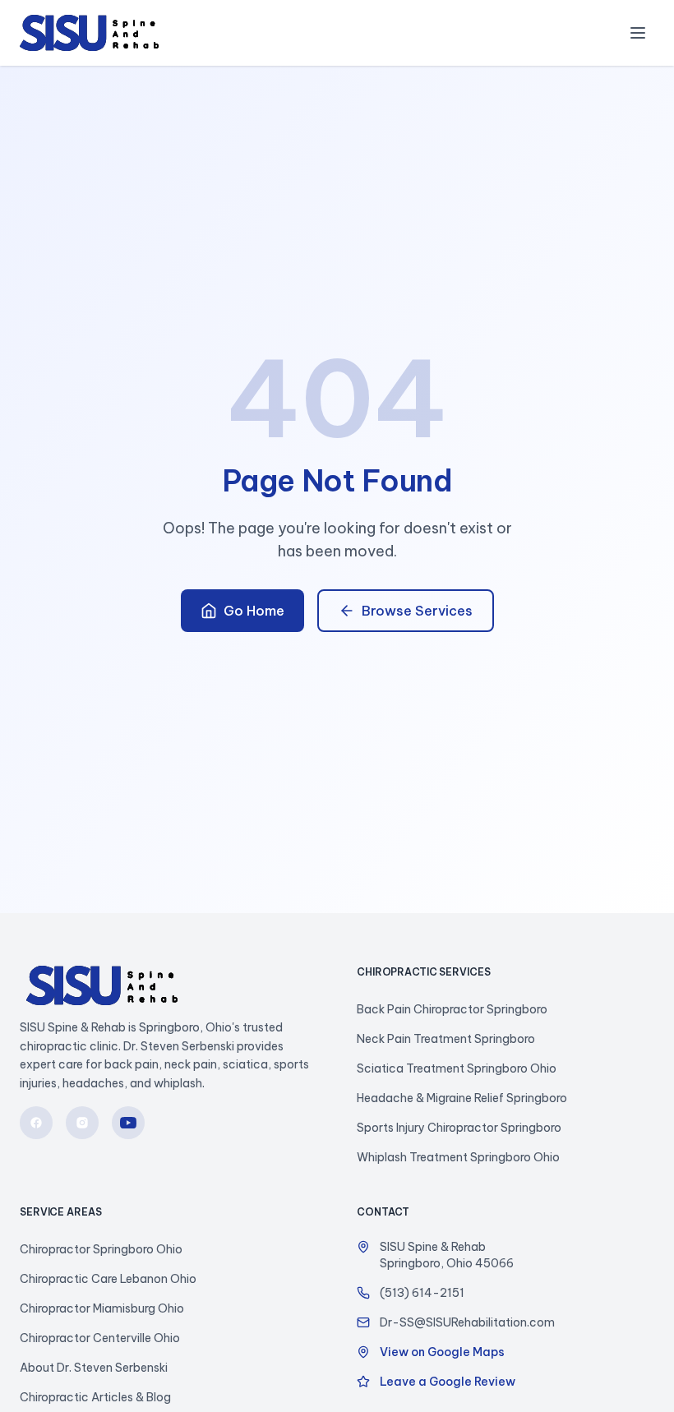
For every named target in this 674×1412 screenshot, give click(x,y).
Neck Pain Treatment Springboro (446, 1038)
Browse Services (417, 610)
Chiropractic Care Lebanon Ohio (108, 1278)
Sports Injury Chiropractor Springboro (459, 1127)
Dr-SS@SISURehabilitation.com (467, 1322)
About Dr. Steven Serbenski (94, 1367)
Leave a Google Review (447, 1381)
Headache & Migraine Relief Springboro (462, 1098)
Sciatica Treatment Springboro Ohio (456, 1068)
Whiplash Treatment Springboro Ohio (458, 1157)
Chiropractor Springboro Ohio (101, 1249)
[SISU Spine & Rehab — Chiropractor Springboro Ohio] (89, 33)
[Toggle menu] (637, 32)
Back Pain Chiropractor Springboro (452, 1009)
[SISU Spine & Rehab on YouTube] (128, 1122)
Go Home (254, 610)
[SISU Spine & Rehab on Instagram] (82, 1122)
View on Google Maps (442, 1352)
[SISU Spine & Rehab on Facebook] (36, 1122)
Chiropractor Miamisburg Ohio (102, 1308)
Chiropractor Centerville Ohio (100, 1338)
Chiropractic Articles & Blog (95, 1397)
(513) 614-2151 (422, 1292)
